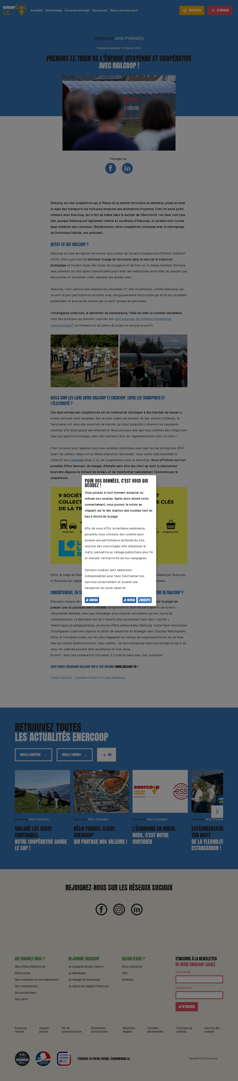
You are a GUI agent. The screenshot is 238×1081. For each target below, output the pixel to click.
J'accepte (145, 600)
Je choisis (92, 600)
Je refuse (129, 600)
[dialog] (119, 540)
